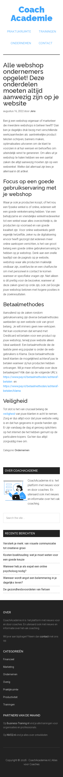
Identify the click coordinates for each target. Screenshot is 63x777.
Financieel (8, 659)
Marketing (8, 666)
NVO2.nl (11, 735)
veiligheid (9, 413)
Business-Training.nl (18, 723)
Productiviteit (10, 697)
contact (44, 636)
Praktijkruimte (10, 689)
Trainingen (9, 704)
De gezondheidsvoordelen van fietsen (26, 589)
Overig (6, 682)
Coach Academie (31, 14)
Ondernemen (22, 450)
